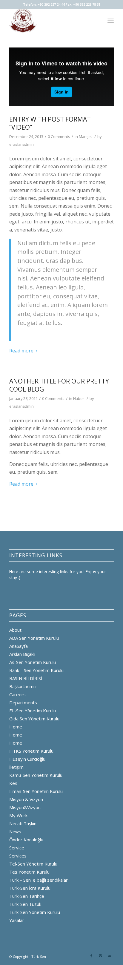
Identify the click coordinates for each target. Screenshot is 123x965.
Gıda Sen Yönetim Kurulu (34, 719)
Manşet (85, 136)
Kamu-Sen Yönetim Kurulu (35, 775)
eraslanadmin (21, 144)
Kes (13, 783)
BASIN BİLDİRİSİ (25, 678)
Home (15, 727)
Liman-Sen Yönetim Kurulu (36, 791)
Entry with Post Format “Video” (50, 123)
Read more (21, 350)
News (15, 831)
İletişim (16, 767)
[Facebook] (91, 955)
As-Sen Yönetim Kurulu (32, 662)
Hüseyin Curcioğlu (27, 759)
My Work (18, 815)
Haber (78, 398)
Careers (17, 694)
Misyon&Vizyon (25, 807)
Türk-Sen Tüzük (25, 904)
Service (16, 848)
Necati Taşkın (22, 823)
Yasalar (16, 920)
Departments (23, 702)
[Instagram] (100, 955)
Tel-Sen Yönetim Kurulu (33, 864)
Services (18, 856)
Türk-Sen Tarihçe (26, 896)
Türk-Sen (38, 956)
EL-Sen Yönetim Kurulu (32, 711)
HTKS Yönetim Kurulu (31, 751)
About (15, 630)
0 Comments (59, 136)
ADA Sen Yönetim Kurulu (34, 638)
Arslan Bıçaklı (22, 654)
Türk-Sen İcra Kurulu (29, 888)
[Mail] (109, 955)
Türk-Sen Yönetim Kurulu (34, 912)
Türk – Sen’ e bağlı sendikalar (38, 880)
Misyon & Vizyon (26, 799)
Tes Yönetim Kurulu (29, 872)
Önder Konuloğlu (26, 840)
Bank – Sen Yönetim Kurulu (36, 670)
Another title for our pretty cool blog (59, 385)
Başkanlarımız (23, 686)
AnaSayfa (18, 646)
